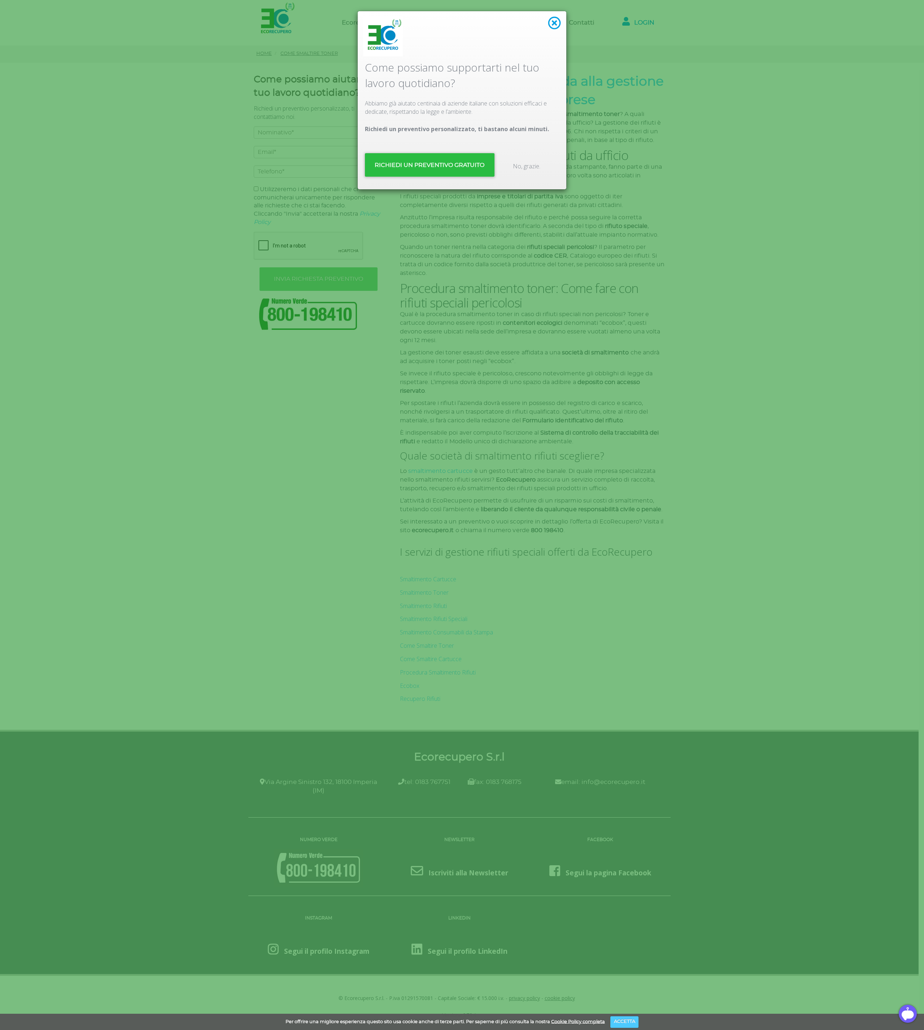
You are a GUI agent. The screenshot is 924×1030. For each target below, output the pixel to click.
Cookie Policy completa (578, 1021)
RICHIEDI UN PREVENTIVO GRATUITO (429, 165)
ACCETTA (624, 1021)
